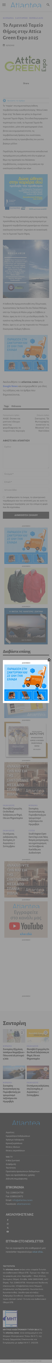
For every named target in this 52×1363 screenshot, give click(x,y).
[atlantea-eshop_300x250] (26, 700)
